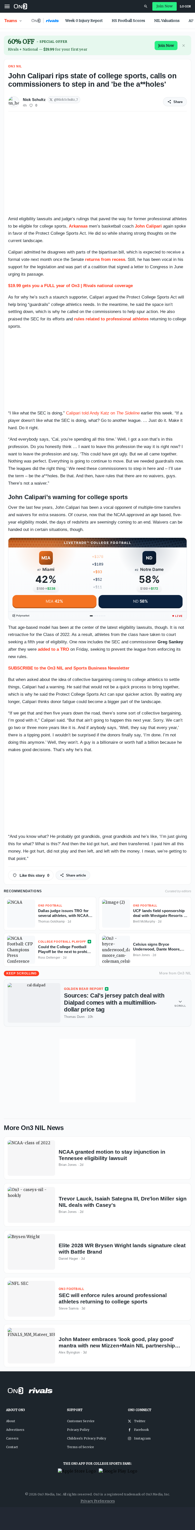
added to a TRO (53, 649)
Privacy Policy (78, 1430)
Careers (12, 1438)
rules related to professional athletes (111, 319)
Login (185, 6)
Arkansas (78, 226)
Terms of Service (80, 1447)
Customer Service (80, 1421)
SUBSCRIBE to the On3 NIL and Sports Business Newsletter (68, 668)
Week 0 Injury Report (84, 20)
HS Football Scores (128, 20)
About (10, 1421)
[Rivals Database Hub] (146, 6)
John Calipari (148, 226)
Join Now (164, 6)
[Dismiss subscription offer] (183, 45)
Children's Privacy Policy (86, 1438)
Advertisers (15, 1430)
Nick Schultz (34, 99)
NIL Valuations (167, 20)
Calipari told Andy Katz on (103, 413)
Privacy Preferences (97, 1501)
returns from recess (105, 259)
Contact (12, 1447)
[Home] (20, 6)
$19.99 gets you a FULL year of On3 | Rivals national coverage (70, 285)
